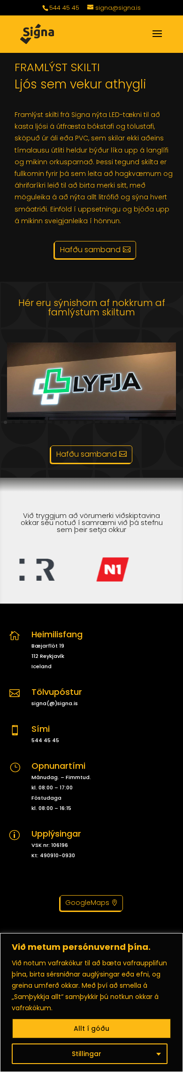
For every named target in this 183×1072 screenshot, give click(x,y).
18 (141, 422)
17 (133, 422)
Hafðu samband (90, 249)
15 (117, 422)
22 (173, 422)
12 (93, 422)
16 (125, 422)
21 (165, 422)
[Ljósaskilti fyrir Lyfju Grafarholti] (91, 417)
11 (85, 422)
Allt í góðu (91, 1028)
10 (77, 422)
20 (157, 422)
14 (109, 422)
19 (149, 422)
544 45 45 (64, 7)
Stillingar (86, 1053)
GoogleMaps (87, 902)
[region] (91, 1002)
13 (101, 422)
